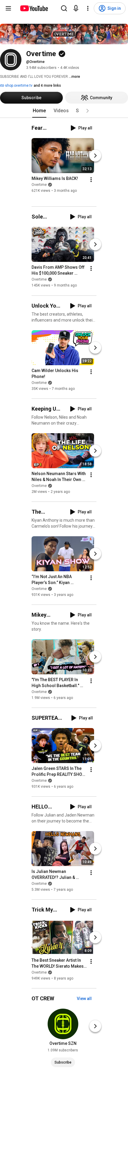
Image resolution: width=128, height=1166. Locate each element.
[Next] (95, 156)
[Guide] (8, 8)
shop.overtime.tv (18, 85)
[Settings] (87, 8)
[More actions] (91, 180)
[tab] (39, 111)
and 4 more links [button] (47, 85)
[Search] (64, 8)
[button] (87, 111)
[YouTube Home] (33, 8)
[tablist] (64, 111)
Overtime (39, 185)
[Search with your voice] (76, 8)
